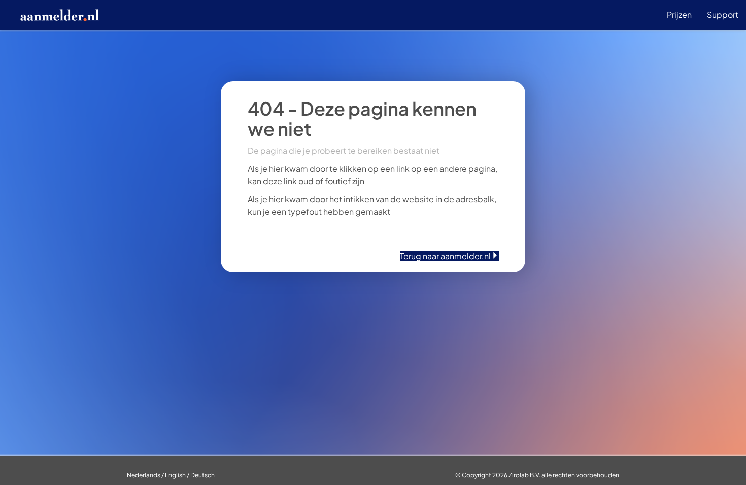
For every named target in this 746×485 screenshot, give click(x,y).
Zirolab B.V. (524, 475)
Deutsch (202, 475)
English (175, 475)
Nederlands (143, 475)
